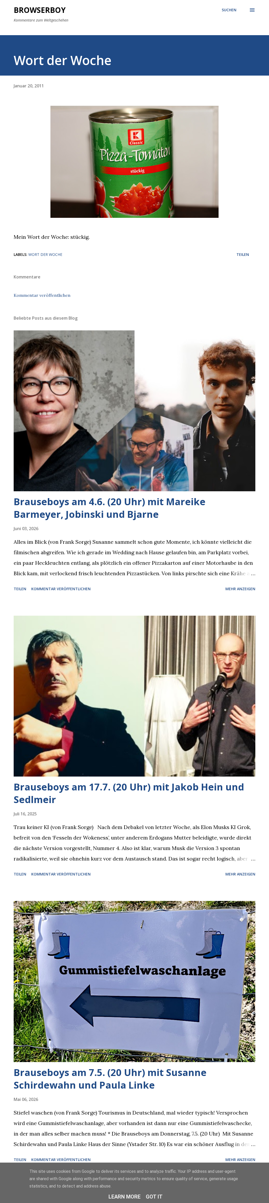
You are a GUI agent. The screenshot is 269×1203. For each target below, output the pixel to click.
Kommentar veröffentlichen (42, 295)
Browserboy (40, 10)
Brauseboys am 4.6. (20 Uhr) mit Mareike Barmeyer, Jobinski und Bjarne (109, 508)
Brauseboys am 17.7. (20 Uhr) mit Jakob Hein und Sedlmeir (129, 793)
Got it (154, 1197)
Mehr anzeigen (240, 588)
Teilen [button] (242, 254)
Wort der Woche (45, 254)
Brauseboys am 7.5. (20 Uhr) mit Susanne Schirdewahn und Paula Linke (110, 1078)
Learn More (124, 1197)
